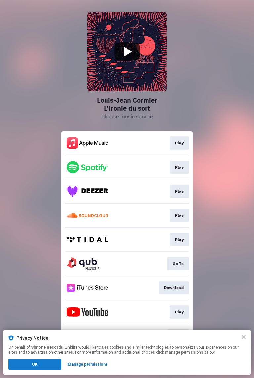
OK (34, 364)
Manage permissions (88, 364)
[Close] (243, 337)
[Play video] (127, 51)
